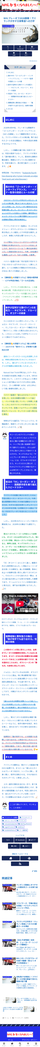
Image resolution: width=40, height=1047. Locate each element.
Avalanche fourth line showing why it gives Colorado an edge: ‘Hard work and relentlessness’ (20, 175)
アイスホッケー (26, 817)
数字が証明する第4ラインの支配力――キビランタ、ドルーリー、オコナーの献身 (20, 87)
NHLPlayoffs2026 (25, 824)
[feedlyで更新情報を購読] (29, 858)
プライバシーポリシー (29, 1040)
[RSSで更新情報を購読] (20, 864)
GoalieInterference (9, 830)
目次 (16, 67)
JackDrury (21, 827)
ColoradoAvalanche (10, 824)
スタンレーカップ (9, 821)
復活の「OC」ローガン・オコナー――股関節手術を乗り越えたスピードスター (20, 96)
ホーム (10, 1040)
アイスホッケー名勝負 (11, 817)
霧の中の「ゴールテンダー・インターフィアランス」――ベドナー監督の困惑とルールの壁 (20, 78)
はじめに (11, 72)
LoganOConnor (9, 827)
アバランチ (22, 821)
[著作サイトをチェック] (11, 858)
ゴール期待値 (23, 830)
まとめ (10, 109)
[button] (26, 53)
